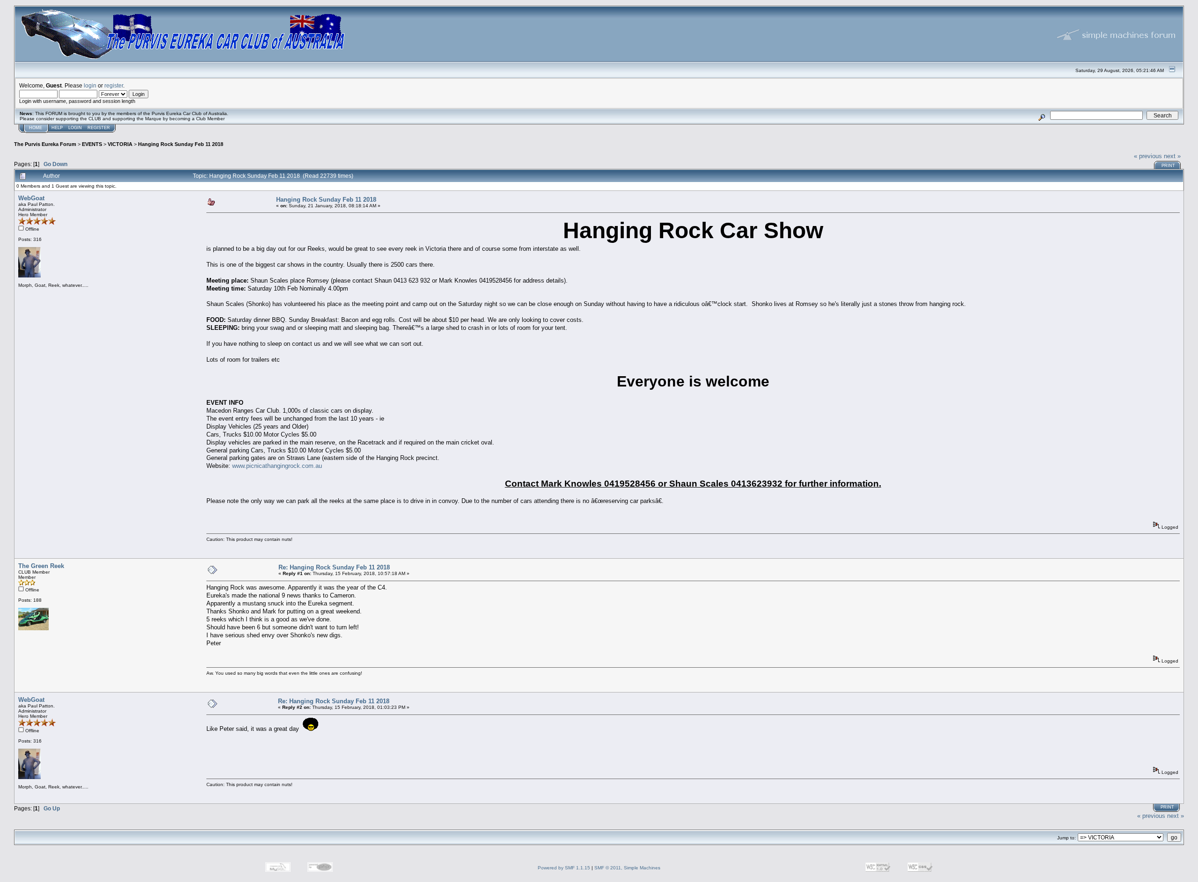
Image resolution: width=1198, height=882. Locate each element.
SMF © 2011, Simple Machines (627, 867)
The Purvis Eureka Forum (45, 144)
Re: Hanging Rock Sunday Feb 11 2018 (334, 567)
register (113, 85)
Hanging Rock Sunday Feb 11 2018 (180, 144)
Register (99, 127)
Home (35, 127)
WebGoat (31, 198)
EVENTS (92, 144)
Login (75, 127)
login (90, 85)
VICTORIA (120, 144)
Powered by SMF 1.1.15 (564, 867)
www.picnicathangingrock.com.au (277, 465)
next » (1172, 156)
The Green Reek (41, 565)
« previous (1148, 156)
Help (57, 127)
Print (1168, 165)
